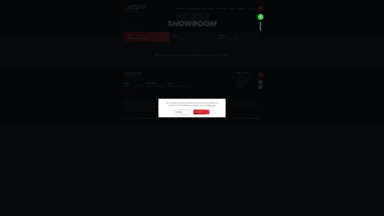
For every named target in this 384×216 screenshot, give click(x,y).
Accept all (198, 112)
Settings (179, 112)
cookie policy (211, 105)
